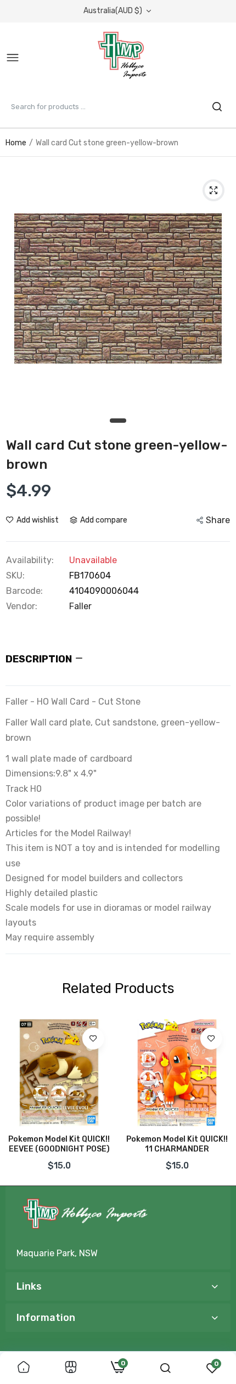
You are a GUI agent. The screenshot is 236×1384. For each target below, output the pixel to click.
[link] (93, 1039)
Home (15, 143)
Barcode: (24, 591)
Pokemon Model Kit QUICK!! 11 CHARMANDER (177, 1144)
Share (218, 520)
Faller (80, 606)
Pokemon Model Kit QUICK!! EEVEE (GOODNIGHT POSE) (59, 1144)
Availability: (30, 560)
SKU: (15, 576)
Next (217, 1098)
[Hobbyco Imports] (124, 58)
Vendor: (21, 606)
